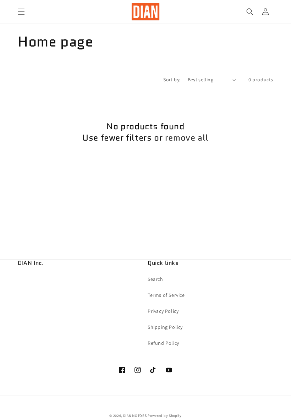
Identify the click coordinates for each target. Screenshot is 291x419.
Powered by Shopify (165, 415)
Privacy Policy (163, 311)
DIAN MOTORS (135, 415)
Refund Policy (163, 343)
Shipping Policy (165, 327)
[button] (21, 12)
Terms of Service (166, 295)
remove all (187, 137)
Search (155, 279)
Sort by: (171, 79)
